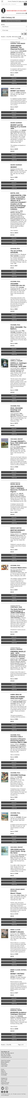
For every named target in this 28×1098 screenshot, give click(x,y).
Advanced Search (21, 13)
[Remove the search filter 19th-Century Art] (20, 36)
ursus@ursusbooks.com (6, 1057)
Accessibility (4, 1075)
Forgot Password (4, 1083)
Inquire (19, 80)
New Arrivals (3, 1063)
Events (2, 1069)
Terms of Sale (4, 1079)
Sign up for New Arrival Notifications (13, 20)
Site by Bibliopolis (5, 1095)
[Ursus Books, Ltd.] (14, 10)
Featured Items (4, 1064)
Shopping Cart (15, 1)
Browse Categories (5, 1062)
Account (9, 1)
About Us (3, 1070)
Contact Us (3, 1072)
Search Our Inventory (5, 1060)
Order (13, 83)
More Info (19, 78)
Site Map (23, 1094)
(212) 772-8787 (7, 1055)
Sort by (2, 24)
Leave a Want (4, 1066)
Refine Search (22, 1)
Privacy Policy (4, 1073)
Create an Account (5, 1082)
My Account (3, 1081)
